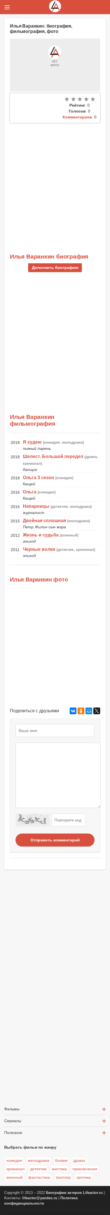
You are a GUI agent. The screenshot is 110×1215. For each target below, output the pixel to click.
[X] (96, 711)
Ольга (29, 491)
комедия (14, 1160)
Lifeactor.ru (93, 1193)
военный (14, 1177)
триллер (63, 1177)
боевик (61, 1160)
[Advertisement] (55, 180)
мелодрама (38, 1160)
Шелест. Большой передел (53, 456)
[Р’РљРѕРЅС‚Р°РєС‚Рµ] (73, 711)
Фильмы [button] (11, 1109)
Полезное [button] (13, 1132)
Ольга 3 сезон (38, 477)
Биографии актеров (64, 1193)
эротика (83, 1177)
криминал (15, 1169)
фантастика (39, 1177)
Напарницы (36, 506)
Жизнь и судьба (41, 535)
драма (79, 1160)
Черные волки (39, 549)
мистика (59, 1169)
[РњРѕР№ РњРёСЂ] (88, 711)
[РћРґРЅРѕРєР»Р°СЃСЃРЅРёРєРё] (81, 711)
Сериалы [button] (12, 1121)
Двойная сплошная (44, 520)
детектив (38, 1169)
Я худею (32, 442)
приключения (84, 1169)
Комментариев (77, 117)
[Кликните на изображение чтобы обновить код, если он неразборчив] (33, 820)
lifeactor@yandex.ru (39, 1198)
